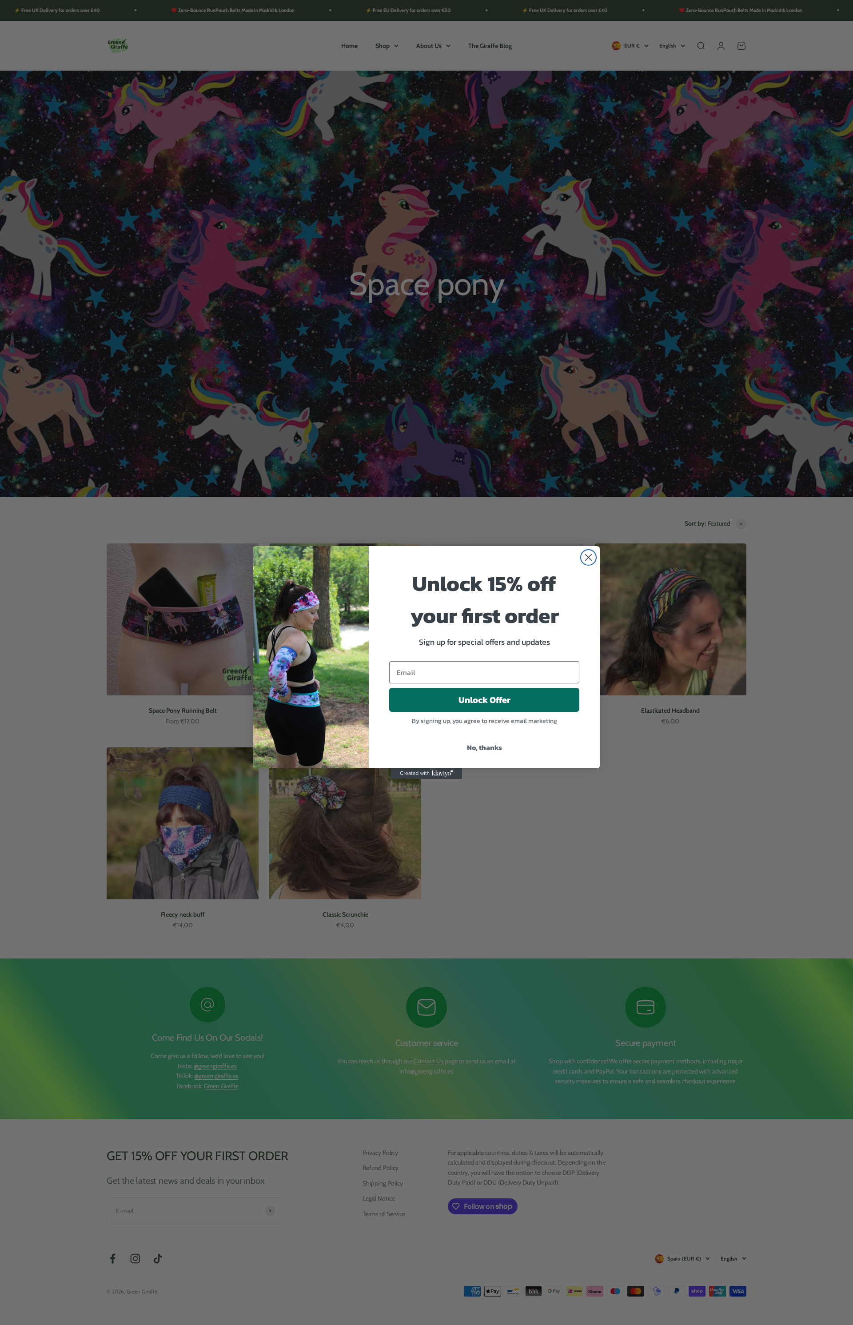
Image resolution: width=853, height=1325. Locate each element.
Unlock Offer (484, 699)
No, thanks (484, 747)
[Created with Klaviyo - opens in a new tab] (426, 773)
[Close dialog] (588, 557)
